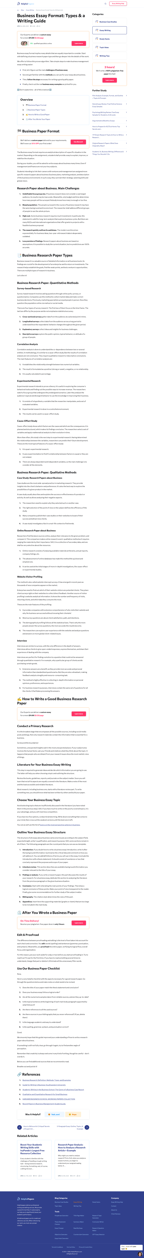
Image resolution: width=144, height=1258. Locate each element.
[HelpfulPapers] (25, 3)
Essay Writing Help (118, 3)
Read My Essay (78, 1228)
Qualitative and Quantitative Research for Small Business (45, 1094)
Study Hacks (96, 1202)
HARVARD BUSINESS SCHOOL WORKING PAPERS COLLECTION (49, 1099)
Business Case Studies (61, 1202)
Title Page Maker (79, 1215)
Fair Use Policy (71, 1247)
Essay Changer (59, 1228)
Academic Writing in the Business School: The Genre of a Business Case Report (53, 1089)
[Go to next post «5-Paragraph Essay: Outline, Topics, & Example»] (72, 1127)
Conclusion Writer (98, 1222)
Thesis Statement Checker (60, 1223)
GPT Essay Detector (98, 1234)
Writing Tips (77, 1206)
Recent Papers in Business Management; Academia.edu (44, 1104)
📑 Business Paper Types (35, 110)
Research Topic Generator (97, 1217)
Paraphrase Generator (61, 1215)
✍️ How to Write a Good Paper (38, 114)
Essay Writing (78, 1202)
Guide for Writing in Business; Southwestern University (44, 1085)
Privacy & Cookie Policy (85, 1247)
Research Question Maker (98, 1229)
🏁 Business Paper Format (36, 105)
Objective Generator (61, 1234)
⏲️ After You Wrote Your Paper (38, 119)
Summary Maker (79, 1222)
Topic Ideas (58, 1206)
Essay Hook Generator (61, 1238)
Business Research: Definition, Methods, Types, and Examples (47, 1080)
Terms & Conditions (57, 1247)
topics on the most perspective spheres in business (60, 825)
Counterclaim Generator (81, 1234)
